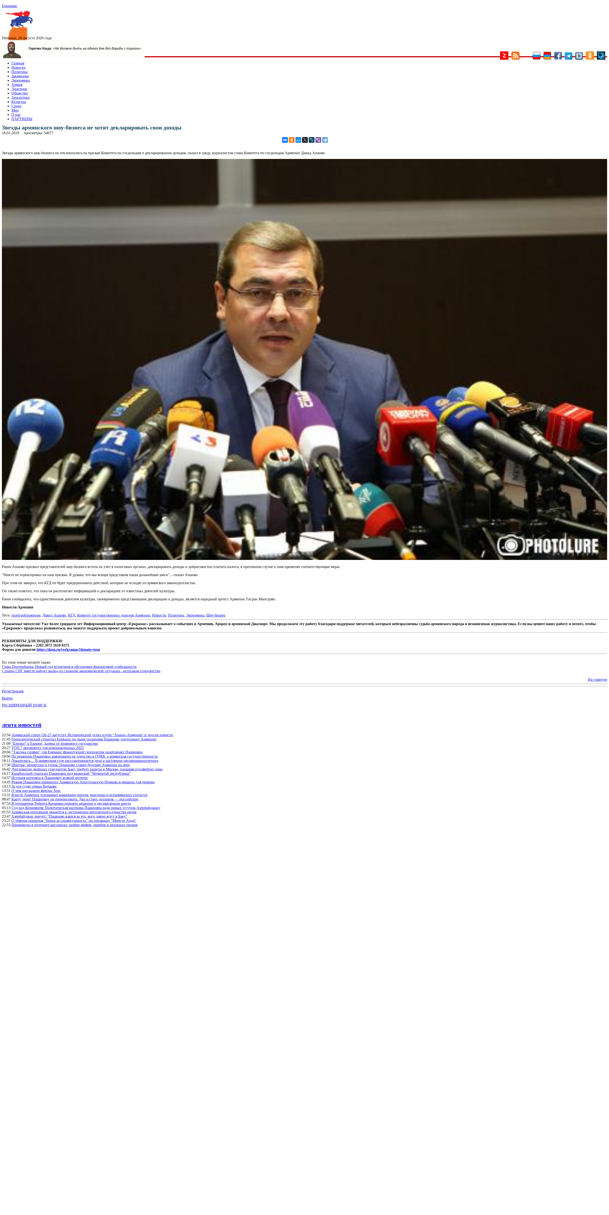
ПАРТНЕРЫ (21, 119)
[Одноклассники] (292, 140)
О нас (16, 115)
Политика (19, 72)
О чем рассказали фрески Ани (35, 791)
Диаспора (19, 89)
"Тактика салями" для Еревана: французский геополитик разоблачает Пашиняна (76, 752)
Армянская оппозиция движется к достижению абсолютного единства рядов (74, 812)
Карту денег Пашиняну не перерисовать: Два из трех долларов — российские (74, 799)
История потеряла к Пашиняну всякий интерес (49, 778)
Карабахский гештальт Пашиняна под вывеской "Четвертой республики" (71, 773)
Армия (16, 85)
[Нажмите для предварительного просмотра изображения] (304, 559)
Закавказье (20, 76)
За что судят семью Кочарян (34, 786)
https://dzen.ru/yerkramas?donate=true (68, 649)
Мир (15, 110)
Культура (18, 102)
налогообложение (25, 615)
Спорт (16, 106)
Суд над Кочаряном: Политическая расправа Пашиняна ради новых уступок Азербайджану (85, 808)
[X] (305, 140)
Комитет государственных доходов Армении (113, 615)
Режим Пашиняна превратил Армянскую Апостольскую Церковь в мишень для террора (83, 782)
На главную (597, 679)
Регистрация (13, 691)
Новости (18, 67)
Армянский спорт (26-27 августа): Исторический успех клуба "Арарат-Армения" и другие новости (92, 735)
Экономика (20, 80)
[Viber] (318, 140)
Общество (19, 93)
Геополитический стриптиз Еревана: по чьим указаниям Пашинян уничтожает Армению (84, 739)
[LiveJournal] (311, 140)
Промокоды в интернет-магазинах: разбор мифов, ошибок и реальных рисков (74, 825)
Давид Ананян (54, 615)
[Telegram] (325, 140)
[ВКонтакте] (285, 140)
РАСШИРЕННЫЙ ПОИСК (24, 705)
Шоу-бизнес (216, 615)
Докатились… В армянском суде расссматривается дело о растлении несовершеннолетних (84, 761)
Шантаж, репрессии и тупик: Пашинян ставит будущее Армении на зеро (70, 765)
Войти (7, 698)
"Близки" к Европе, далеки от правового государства (54, 743)
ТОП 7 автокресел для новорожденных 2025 (47, 748)
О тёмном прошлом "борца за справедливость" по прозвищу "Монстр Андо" (74, 821)
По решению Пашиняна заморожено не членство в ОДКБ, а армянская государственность (84, 756)
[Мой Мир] (298, 140)
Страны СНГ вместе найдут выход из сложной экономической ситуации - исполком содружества (81, 671)
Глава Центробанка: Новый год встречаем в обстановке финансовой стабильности (69, 667)
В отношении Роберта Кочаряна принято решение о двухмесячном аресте (71, 803)
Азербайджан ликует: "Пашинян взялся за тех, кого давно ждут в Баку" (69, 816)
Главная (17, 63)
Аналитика (20, 97)
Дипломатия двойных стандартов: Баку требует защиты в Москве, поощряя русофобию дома (86, 769)
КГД (71, 615)
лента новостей (21, 725)
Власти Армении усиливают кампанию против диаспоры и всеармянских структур (79, 795)
